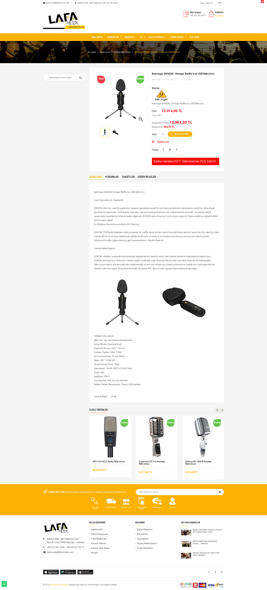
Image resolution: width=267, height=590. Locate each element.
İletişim (194, 37)
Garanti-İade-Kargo (100, 548)
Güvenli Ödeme (98, 543)
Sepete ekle (182, 134)
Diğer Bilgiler (147, 176)
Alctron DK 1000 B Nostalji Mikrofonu (198, 462)
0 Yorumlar (170, 79)
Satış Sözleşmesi (99, 534)
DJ (141, 37)
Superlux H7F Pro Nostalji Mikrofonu (152, 462)
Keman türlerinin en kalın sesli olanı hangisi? (206, 554)
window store (85, 572)
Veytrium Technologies (89, 585)
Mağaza (129, 37)
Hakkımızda (97, 529)
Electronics (156, 37)
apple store (68, 572)
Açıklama (95, 176)
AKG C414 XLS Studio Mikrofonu (109, 461)
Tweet (170, 149)
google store (51, 572)
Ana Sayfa (97, 37)
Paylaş (163, 149)
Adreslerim (142, 534)
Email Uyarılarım (145, 548)
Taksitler (128, 176)
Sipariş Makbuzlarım (147, 543)
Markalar (113, 37)
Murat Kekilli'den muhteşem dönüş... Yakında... (205, 542)
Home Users (177, 37)
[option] (104, 132)
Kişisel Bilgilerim (145, 529)
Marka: (156, 88)
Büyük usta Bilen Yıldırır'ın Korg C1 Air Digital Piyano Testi (208, 531)
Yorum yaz (186, 79)
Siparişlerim (143, 539)
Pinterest (177, 149)
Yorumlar (112, 176)
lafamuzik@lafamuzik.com (60, 552)
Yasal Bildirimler (99, 539)
